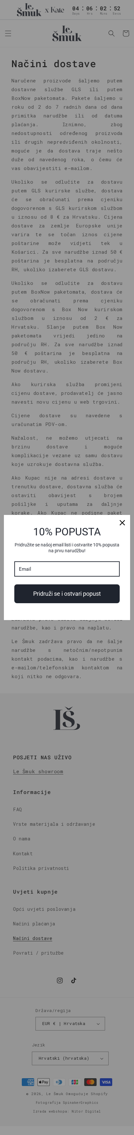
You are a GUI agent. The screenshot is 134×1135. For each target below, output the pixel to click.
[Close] (122, 523)
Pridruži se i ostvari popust (67, 593)
